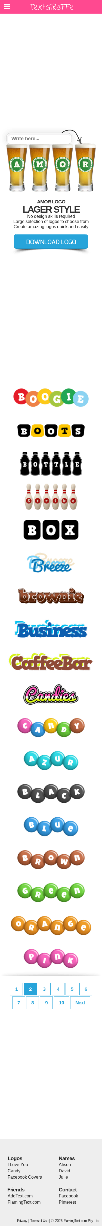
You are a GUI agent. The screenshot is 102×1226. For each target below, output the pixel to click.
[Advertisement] (51, 74)
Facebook (68, 1196)
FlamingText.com (24, 1202)
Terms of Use (39, 1221)
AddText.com (20, 1196)
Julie (63, 1177)
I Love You (18, 1164)
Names (67, 1158)
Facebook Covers (25, 1177)
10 (61, 1002)
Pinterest (67, 1202)
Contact (67, 1190)
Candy (14, 1171)
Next (80, 1002)
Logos (15, 1158)
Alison (65, 1164)
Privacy (22, 1221)
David (64, 1171)
